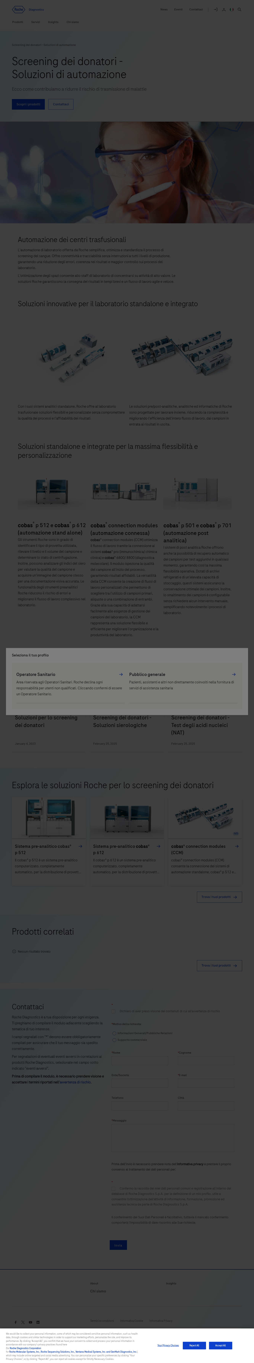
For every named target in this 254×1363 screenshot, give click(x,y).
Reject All (194, 1345)
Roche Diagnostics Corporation (25, 1348)
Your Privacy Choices (168, 1345)
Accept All (220, 1345)
